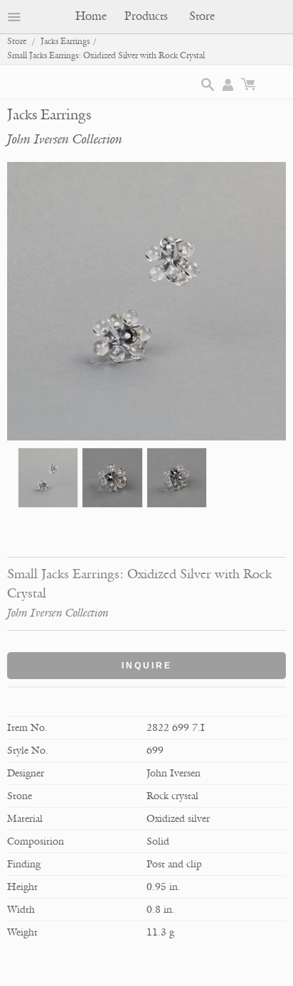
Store (202, 16)
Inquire (147, 666)
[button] (208, 84)
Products (146, 16)
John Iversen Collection (64, 139)
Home (91, 16)
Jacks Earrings (65, 41)
